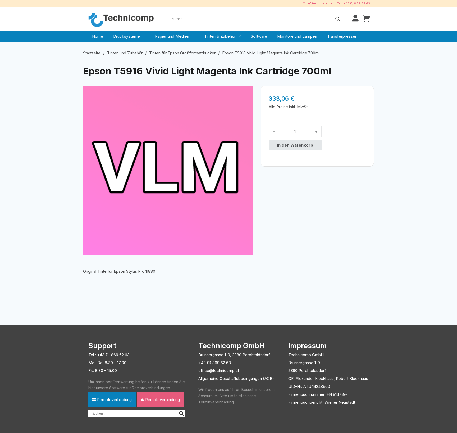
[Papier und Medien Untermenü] (193, 36)
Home (97, 36)
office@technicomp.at (316, 3)
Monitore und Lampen (297, 36)
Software (259, 36)
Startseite (91, 52)
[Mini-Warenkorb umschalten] (366, 19)
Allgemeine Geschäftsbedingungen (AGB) (236, 378)
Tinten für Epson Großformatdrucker (182, 52)
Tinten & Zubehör (220, 36)
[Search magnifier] (337, 19)
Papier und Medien (172, 36)
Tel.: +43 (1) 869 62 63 (353, 3)
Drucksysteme (126, 36)
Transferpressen (342, 36)
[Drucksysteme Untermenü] (144, 36)
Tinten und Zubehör (125, 52)
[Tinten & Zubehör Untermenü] (239, 36)
